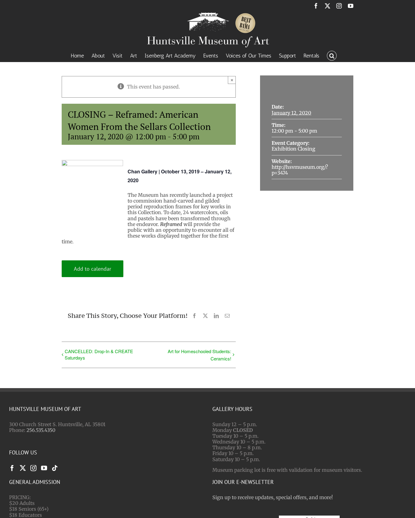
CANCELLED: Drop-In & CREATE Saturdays (99, 354)
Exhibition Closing (293, 149)
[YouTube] (44, 468)
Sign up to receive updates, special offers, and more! (272, 497)
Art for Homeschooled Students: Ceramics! (199, 354)
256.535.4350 (40, 430)
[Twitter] (23, 468)
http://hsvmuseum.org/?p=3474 (300, 170)
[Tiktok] (55, 468)
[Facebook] (12, 468)
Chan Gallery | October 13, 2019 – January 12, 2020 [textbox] (180, 176)
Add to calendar (92, 269)
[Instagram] (33, 468)
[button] (332, 55)
